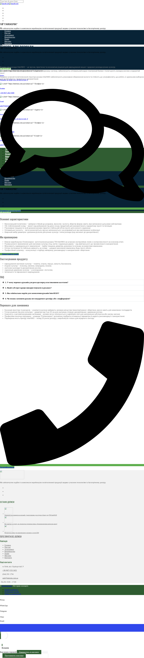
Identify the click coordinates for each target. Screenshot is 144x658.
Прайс (6, 554)
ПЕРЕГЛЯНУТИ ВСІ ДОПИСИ (10, 536)
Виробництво (9, 37)
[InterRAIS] (4, 3)
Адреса (2, 75)
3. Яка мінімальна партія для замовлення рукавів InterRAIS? (32, 293)
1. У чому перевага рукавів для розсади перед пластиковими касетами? (36, 282)
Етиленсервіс (7, 586)
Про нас (7, 33)
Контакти (8, 558)
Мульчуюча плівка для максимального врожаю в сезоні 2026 (21, 533)
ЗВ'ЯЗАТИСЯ (5, 69)
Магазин (7, 41)
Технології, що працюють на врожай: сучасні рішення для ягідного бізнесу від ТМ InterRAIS (30, 515)
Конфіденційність (11, 590)
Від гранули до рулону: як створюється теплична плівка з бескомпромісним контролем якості (30, 524)
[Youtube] (5, 65)
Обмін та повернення (12, 594)
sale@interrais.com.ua (10, 578)
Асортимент (9, 35)
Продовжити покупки (14, 655)
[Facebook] (5, 57)
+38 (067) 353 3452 (9, 570)
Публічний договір (11, 592)
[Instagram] (5, 61)
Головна (7, 31)
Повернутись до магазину (29, 652)
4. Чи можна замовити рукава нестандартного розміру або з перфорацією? (37, 299)
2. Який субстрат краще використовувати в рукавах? (28, 288)
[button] (72, 282)
